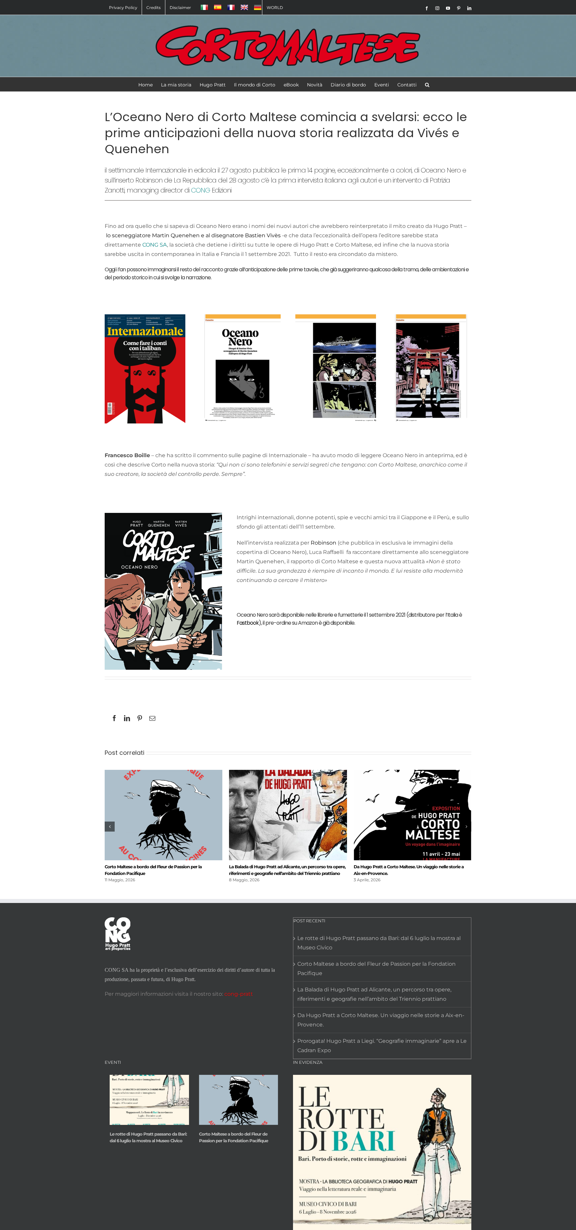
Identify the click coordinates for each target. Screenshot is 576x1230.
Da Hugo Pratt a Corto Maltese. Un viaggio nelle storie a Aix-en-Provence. (380, 1020)
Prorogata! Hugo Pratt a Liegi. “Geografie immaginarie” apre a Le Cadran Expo (382, 1045)
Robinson (323, 543)
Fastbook (248, 623)
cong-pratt (238, 994)
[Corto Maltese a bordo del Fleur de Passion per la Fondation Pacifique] (238, 1100)
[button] (427, 84)
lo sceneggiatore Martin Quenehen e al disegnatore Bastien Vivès (193, 235)
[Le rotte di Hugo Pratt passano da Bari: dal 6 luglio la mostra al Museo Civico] (149, 1100)
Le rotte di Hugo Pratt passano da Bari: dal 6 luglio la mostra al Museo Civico (379, 943)
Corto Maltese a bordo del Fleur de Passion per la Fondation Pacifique (376, 968)
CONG (200, 190)
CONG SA (154, 245)
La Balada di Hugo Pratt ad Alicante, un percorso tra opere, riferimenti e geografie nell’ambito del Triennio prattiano (374, 994)
